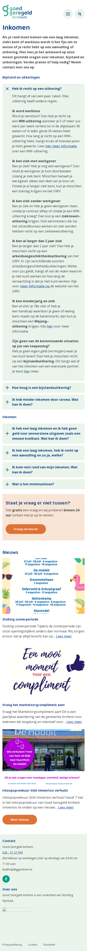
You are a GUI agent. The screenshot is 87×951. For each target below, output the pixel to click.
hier (50, 326)
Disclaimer (49, 944)
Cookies (32, 944)
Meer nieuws (20, 819)
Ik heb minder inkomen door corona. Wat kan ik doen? (45, 402)
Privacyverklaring (12, 944)
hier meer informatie (61, 146)
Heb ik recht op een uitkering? (37, 88)
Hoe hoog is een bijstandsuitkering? (41, 387)
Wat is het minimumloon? (33, 484)
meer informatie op (35, 286)
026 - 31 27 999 (12, 852)
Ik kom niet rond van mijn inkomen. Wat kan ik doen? (44, 469)
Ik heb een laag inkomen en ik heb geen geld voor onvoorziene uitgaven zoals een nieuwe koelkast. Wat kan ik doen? (46, 433)
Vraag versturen (26, 529)
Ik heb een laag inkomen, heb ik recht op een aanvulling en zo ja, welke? (45, 453)
